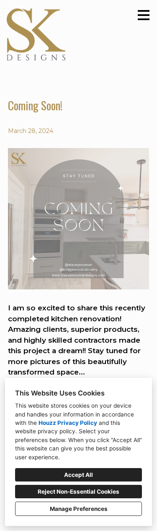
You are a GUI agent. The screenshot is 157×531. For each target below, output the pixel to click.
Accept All (78, 474)
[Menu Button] (143, 15)
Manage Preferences (79, 508)
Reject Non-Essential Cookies (78, 491)
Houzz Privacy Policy (68, 422)
